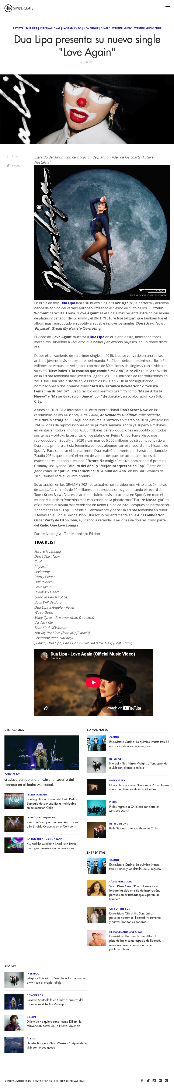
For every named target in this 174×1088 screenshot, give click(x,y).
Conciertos (12, 774)
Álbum (31, 1038)
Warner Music (122, 28)
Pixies (113, 802)
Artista (18, 28)
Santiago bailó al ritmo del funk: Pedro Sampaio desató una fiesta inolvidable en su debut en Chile (52, 803)
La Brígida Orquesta (41, 817)
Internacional (50, 28)
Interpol (115, 758)
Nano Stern (117, 780)
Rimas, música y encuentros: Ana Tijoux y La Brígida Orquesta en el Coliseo (52, 824)
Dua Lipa (31, 28)
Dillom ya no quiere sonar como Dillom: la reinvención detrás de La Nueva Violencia (54, 1024)
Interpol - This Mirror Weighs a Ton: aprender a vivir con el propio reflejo (138, 765)
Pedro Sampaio (37, 794)
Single (105, 28)
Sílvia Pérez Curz (121, 881)
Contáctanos (42, 1080)
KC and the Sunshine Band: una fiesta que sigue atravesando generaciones (51, 846)
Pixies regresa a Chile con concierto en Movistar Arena (134, 809)
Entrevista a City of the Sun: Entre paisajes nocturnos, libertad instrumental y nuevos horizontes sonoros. (135, 918)
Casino (114, 737)
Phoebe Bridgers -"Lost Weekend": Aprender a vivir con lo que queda (57, 1045)
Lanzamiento (72, 28)
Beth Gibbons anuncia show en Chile (133, 828)
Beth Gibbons (118, 823)
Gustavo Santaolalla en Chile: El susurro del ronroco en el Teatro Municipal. (39, 782)
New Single (91, 28)
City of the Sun (119, 908)
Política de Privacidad (69, 1080)
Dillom (31, 1016)
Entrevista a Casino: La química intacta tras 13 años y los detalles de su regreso (139, 744)
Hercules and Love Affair (126, 931)
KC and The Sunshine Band (44, 839)
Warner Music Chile (147, 28)
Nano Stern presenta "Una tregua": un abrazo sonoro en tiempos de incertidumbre (139, 787)
